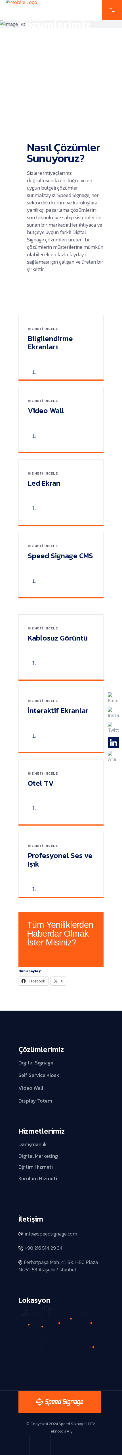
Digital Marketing (38, 1156)
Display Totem (35, 1100)
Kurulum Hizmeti (37, 1178)
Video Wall (30, 1088)
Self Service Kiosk (38, 1075)
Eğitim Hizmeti (35, 1167)
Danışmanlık (32, 1144)
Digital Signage (35, 1062)
